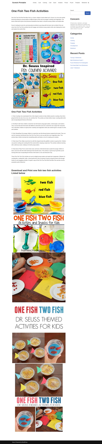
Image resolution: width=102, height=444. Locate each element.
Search (72, 10)
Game (54, 2)
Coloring (45, 2)
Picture (66, 2)
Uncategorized (74, 45)
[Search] (88, 2)
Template (77, 2)
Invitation (60, 2)
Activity (34, 2)
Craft (50, 2)
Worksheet (84, 2)
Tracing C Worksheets (75, 57)
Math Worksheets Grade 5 (76, 60)
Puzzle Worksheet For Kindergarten (79, 62)
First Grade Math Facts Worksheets (79, 65)
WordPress (24, 442)
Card (39, 2)
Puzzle (71, 2)
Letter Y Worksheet (75, 67)
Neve (13, 442)
